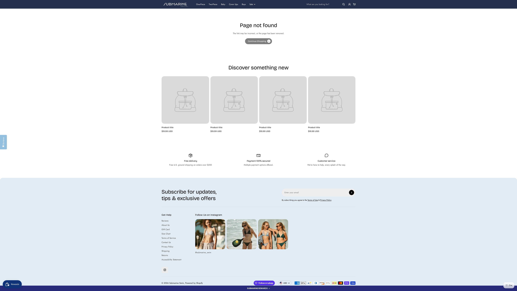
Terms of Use (313, 200)
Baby (223, 4)
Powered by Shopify (194, 283)
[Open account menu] (349, 4)
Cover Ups (233, 4)
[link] (258, 41)
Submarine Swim (176, 283)
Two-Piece (213, 4)
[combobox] (325, 4)
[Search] (344, 4)
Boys (244, 4)
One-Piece (200, 4)
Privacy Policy (325, 200)
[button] (258, 288)
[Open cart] (354, 4)
